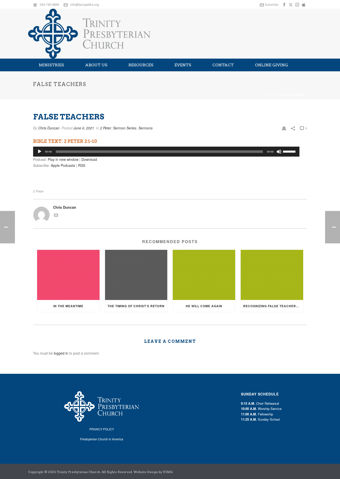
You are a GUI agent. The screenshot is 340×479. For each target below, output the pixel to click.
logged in (61, 353)
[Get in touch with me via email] (56, 215)
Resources (140, 65)
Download (89, 159)
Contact (223, 65)
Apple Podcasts (63, 165)
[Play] (39, 151)
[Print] (284, 128)
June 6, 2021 (83, 127)
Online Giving (271, 65)
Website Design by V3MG (153, 472)
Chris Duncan (48, 127)
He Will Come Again (204, 306)
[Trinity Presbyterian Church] (89, 34)
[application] (166, 152)
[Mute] (279, 151)
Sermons (145, 127)
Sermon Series (124, 127)
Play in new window (63, 159)
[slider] (290, 151)
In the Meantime (68, 306)
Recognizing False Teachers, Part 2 (273, 306)
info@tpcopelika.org (84, 4)
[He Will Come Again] (204, 275)
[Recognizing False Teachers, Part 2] (272, 275)
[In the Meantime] (68, 275)
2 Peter (105, 127)
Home (270, 94)
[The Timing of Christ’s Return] (136, 275)
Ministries (51, 65)
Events (182, 65)
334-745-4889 (49, 4)
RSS (81, 165)
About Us (96, 65)
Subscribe (272, 4)
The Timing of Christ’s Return (136, 306)
